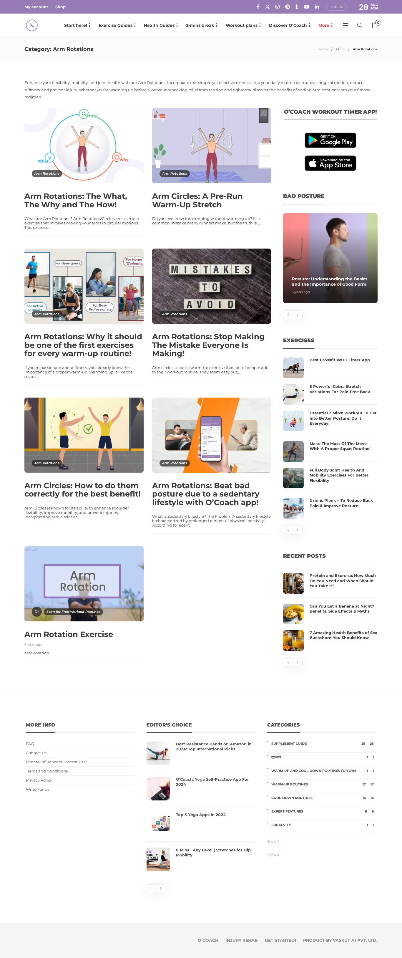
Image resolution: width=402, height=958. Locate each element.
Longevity (322, 825)
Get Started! (280, 940)
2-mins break (200, 25)
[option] (330, 258)
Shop (60, 6)
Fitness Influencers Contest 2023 (56, 762)
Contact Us (36, 753)
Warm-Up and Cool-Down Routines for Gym (322, 771)
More (323, 25)
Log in (336, 7)
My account (36, 6)
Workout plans (242, 25)
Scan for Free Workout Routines (73, 612)
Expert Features (322, 811)
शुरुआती (322, 757)
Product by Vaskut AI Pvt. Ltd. (340, 940)
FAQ (30, 744)
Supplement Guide (322, 744)
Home (323, 49)
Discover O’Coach (288, 25)
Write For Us (37, 789)
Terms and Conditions (47, 771)
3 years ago (33, 645)
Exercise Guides (115, 25)
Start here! (75, 25)
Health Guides (159, 25)
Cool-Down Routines (322, 798)
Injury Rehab (241, 940)
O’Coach (208, 940)
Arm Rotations (46, 173)
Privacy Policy (39, 780)
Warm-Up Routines (322, 784)
